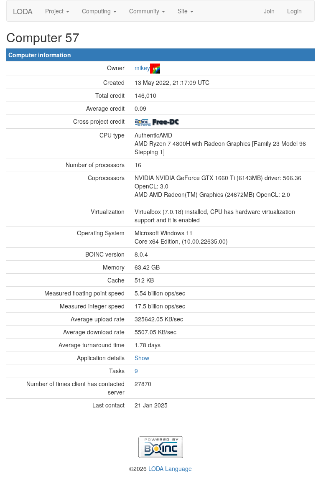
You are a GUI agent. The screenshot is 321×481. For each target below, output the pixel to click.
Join (269, 11)
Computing (97, 11)
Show (142, 358)
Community (145, 11)
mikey (142, 68)
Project (55, 11)
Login (294, 11)
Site (183, 11)
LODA (23, 10)
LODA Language (170, 468)
